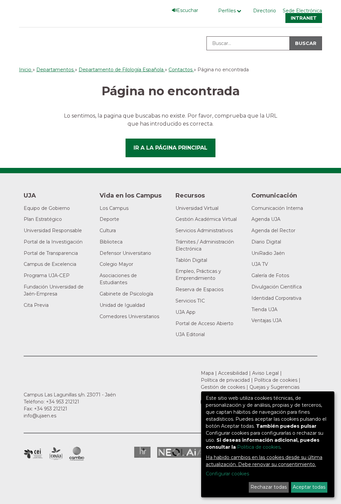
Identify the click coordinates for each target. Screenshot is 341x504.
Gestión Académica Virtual (206, 219)
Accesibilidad (233, 373)
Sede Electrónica (302, 11)
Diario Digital (266, 242)
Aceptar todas (309, 487)
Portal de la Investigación (53, 242)
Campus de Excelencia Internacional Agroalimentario (56, 454)
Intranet (304, 18)
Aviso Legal (265, 373)
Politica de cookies (258, 447)
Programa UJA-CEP (47, 275)
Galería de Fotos (270, 275)
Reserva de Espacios (199, 289)
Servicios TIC (190, 301)
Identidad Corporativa (276, 298)
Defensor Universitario (125, 253)
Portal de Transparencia (51, 253)
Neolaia (181, 452)
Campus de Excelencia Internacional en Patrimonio (33, 454)
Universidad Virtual (196, 208)
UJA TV (259, 264)
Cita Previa (36, 305)
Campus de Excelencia (50, 264)
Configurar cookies (227, 474)
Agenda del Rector (273, 231)
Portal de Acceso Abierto (204, 323)
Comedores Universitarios (129, 316)
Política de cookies (275, 380)
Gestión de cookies (223, 387)
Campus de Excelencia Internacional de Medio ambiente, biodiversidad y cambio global (76, 454)
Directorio (264, 11)
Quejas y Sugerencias (274, 387)
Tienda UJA (264, 309)
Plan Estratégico (43, 219)
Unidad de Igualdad (122, 305)
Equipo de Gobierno (47, 208)
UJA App (185, 312)
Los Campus (114, 208)
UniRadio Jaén (268, 253)
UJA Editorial (190, 334)
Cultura (108, 231)
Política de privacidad (225, 380)
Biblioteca (111, 242)
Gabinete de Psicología (126, 294)
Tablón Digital (191, 260)
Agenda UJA (265, 219)
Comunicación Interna (277, 208)
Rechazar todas (268, 487)
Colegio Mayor (116, 264)
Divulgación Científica (276, 287)
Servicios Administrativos (204, 231)
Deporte (109, 219)
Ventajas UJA (266, 320)
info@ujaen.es (40, 416)
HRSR (142, 452)
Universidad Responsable (53, 231)
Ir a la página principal (170, 148)
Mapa (207, 373)
